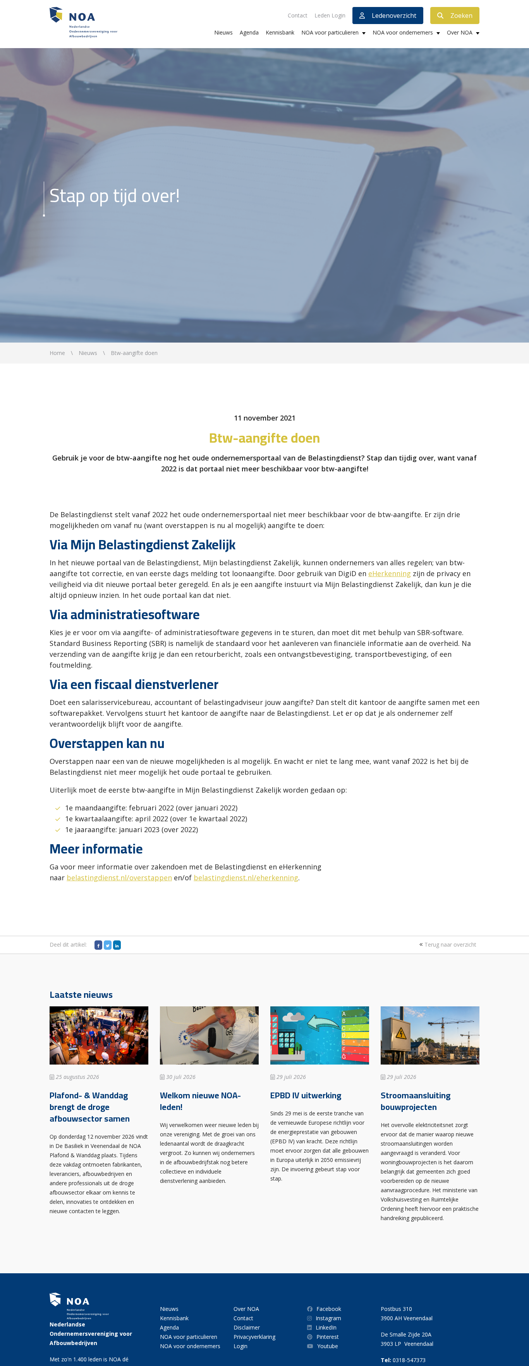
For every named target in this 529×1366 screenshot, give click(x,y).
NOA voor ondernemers (403, 32)
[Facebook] (98, 945)
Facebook (328, 1308)
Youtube (327, 1346)
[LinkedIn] (117, 945)
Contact (297, 15)
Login (240, 1346)
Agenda (249, 32)
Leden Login (329, 15)
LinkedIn (326, 1327)
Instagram (328, 1318)
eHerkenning (389, 573)
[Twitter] (108, 945)
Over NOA (459, 32)
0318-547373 (409, 1360)
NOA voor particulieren (330, 32)
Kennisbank (280, 32)
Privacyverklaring (254, 1336)
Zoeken (461, 15)
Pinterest (327, 1336)
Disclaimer (247, 1327)
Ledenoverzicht (394, 15)
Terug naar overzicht (449, 944)
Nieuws (223, 32)
